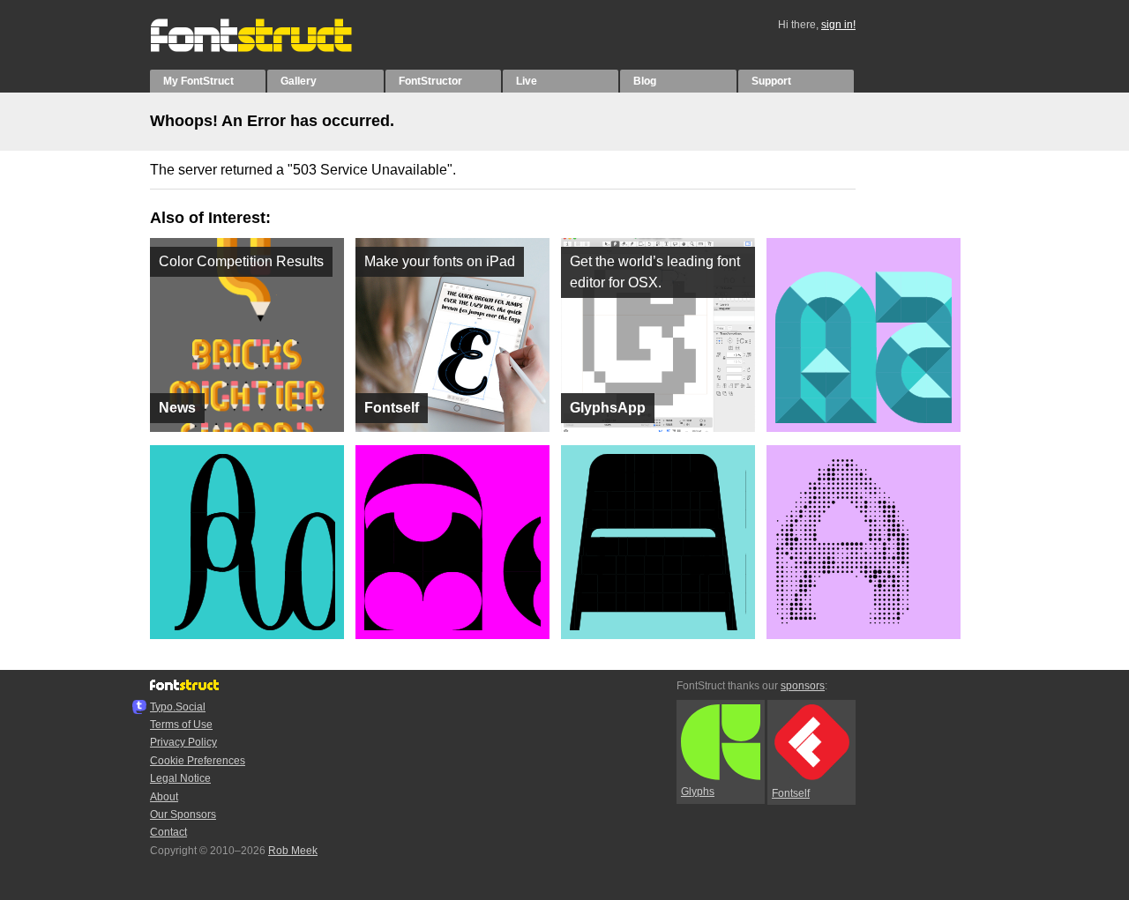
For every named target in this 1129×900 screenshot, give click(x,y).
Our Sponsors (183, 814)
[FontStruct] (269, 48)
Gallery (298, 81)
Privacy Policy (183, 742)
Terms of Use (181, 724)
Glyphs (697, 791)
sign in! (838, 25)
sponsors (803, 686)
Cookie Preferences (197, 761)
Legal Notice (180, 778)
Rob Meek (293, 850)
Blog (644, 81)
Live (526, 81)
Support (771, 81)
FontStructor (430, 81)
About (164, 797)
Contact (168, 832)
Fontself (791, 793)
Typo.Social (178, 707)
